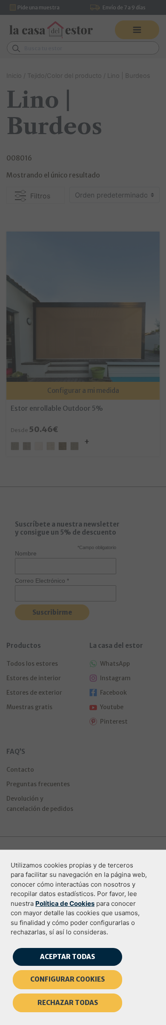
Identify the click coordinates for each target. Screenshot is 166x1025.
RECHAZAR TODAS (67, 1003)
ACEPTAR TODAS (67, 957)
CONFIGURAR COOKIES (67, 979)
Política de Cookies (64, 903)
